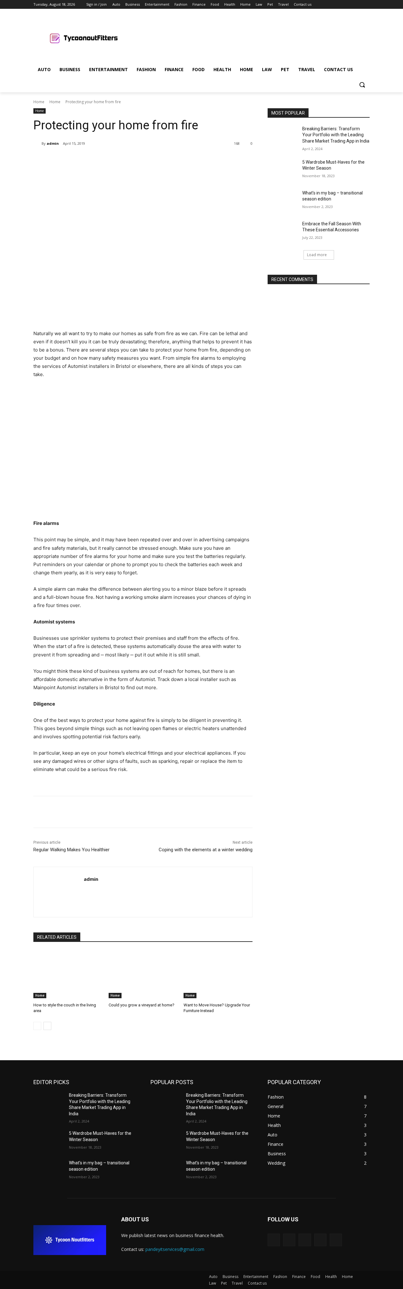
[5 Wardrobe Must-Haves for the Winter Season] (283, 170)
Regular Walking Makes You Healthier (71, 850)
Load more (317, 254)
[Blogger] (274, 1240)
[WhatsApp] (122, 159)
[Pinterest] (107, 159)
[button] (362, 84)
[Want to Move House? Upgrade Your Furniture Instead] (218, 974)
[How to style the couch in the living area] (67, 974)
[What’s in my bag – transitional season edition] (283, 200)
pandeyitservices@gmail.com (174, 1249)
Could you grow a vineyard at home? (141, 1005)
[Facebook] (331, 4)
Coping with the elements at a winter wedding (206, 850)
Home (38, 101)
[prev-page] (37, 1026)
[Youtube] (366, 4)
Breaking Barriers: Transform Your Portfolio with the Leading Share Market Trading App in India (335, 135)
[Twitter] (348, 4)
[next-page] (47, 1026)
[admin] (37, 143)
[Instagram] (339, 4)
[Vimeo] (357, 4)
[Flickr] (304, 1240)
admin (53, 143)
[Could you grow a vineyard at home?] (143, 974)
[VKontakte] (336, 1240)
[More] (137, 159)
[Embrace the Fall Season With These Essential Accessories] (283, 231)
